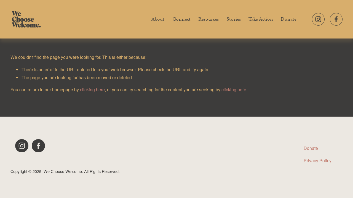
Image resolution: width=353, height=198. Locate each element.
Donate (288, 19)
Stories (233, 19)
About (157, 19)
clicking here (92, 89)
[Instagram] (318, 19)
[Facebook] (336, 19)
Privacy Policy (317, 160)
